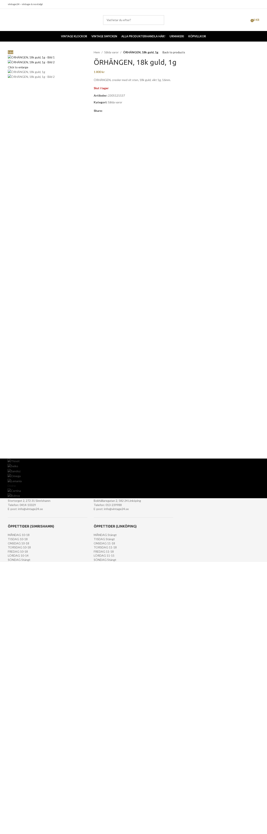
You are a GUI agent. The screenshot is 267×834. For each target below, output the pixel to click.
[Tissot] (133, 461)
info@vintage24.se (30, 509)
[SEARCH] (159, 20)
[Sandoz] (133, 471)
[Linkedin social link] (120, 111)
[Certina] (133, 490)
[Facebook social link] (251, 4)
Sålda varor (111, 52)
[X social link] (110, 111)
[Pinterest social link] (115, 111)
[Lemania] (133, 481)
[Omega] (133, 476)
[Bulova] (133, 495)
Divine (12, 485)
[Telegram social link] (125, 111)
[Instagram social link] (256, 4)
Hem (97, 52)
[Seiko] (133, 466)
